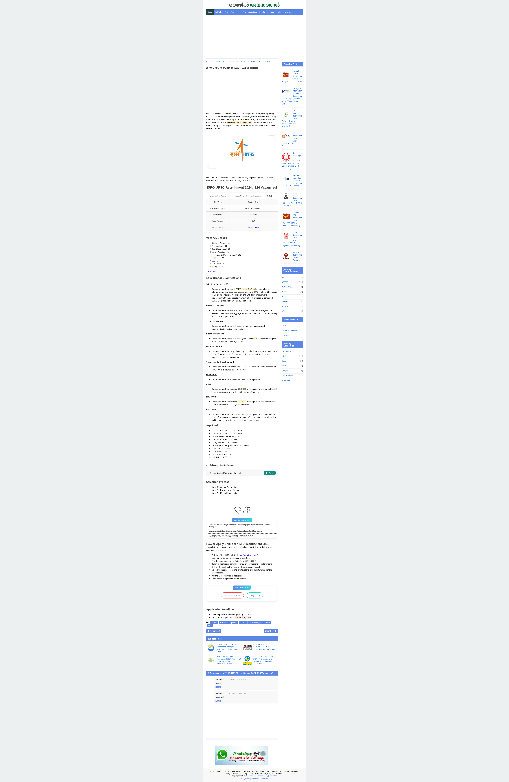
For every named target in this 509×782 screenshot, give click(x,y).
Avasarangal (287, 335)
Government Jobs (250, 12)
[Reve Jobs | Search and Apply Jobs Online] (254, 4)
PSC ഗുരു (285, 325)
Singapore (286, 380)
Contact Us (265, 779)
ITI (282, 296)
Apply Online (254, 595)
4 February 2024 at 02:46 (237, 679)
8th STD (285, 306)
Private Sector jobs (232, 12)
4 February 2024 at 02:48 (237, 693)
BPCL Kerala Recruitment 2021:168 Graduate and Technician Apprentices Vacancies (263, 660)
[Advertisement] (254, 36)
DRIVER (242, 623)
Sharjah (285, 370)
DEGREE (223, 623)
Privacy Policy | (245, 779)
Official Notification (232, 595)
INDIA (268, 623)
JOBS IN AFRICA (287, 375)
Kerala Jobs (264, 12)
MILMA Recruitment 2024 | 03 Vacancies (297, 256)
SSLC (210, 625)
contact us (288, 12)
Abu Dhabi (286, 366)
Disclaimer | (256, 779)
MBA (283, 311)
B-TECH (214, 623)
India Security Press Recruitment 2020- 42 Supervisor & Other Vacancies (265, 646)
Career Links (276, 12)
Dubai (284, 361)
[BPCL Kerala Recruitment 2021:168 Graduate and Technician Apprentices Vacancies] (247, 660)
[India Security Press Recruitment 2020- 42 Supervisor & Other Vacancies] (247, 648)
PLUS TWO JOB (287, 287)
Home (210, 12)
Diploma (233, 623)
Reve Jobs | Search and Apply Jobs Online (261, 776)
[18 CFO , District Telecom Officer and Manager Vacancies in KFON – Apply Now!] (211, 648)
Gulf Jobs (218, 12)
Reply (218, 687)
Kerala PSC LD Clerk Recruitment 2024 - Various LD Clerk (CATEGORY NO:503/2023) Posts (229, 660)
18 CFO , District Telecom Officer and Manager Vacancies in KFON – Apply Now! (227, 648)
